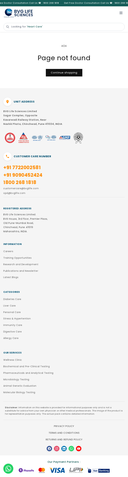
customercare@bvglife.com (21, 188)
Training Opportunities (17, 257)
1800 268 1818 (19, 182)
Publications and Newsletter (20, 271)
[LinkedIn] (64, 448)
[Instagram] (56, 448)
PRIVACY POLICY (64, 426)
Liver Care (9, 305)
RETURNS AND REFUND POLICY (64, 439)
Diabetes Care (12, 299)
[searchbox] (64, 27)
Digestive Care (12, 331)
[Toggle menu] (121, 13)
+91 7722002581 (22, 167)
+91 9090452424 (22, 175)
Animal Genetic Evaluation (19, 385)
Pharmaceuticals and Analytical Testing (28, 373)
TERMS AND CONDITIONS (64, 433)
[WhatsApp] (71, 448)
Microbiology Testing (16, 379)
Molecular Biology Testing (19, 392)
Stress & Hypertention (17, 318)
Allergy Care (10, 338)
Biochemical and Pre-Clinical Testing (26, 366)
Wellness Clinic (12, 360)
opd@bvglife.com (14, 193)
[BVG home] (18, 13)
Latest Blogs (10, 277)
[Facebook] (49, 448)
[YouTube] (78, 448)
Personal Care (12, 312)
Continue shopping (64, 72)
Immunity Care (12, 325)
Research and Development (20, 264)
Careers (8, 251)
